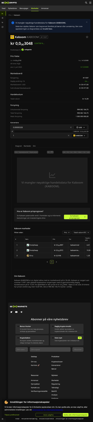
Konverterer (56, 365)
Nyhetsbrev (12, 8)
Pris (10, 15)
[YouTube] (16, 312)
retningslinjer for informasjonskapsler (47, 410)
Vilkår (17, 418)
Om (34, 146)
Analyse (54, 395)
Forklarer (54, 398)
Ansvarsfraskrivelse (46, 418)
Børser (53, 369)
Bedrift (54, 391)
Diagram (18, 146)
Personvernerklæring (29, 418)
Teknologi (55, 387)
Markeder (35, 8)
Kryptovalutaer (57, 362)
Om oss (34, 362)
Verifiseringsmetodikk (39, 391)
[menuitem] (3, 13)
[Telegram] (21, 312)
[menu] (3, 20)
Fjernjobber (35, 384)
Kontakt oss (35, 387)
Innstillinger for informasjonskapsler (70, 418)
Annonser (45, 8)
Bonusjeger (24, 8)
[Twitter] (11, 312)
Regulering (55, 384)
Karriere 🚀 (35, 365)
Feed (3, 8)
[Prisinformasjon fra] (26, 50)
